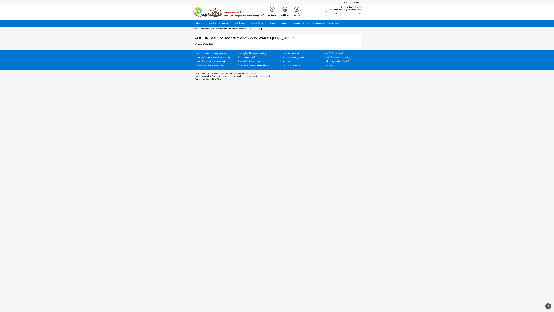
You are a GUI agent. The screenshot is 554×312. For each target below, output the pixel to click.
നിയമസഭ (287, 61)
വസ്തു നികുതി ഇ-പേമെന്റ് (211, 61)
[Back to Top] (548, 306)
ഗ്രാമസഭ (285, 23)
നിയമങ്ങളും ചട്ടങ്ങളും (293, 57)
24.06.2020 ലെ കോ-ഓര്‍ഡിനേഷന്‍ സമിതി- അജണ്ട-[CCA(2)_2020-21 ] (231, 29)
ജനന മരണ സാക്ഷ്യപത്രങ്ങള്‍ (213, 53)
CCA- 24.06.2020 (205, 44)
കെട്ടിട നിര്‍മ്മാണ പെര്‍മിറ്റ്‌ (253, 53)
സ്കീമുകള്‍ (240, 23)
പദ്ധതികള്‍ (224, 23)
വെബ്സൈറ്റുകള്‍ (291, 65)
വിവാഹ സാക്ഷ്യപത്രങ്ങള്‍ (210, 65)
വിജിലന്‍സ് (334, 23)
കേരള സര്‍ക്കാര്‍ (291, 53)
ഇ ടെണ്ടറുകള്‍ (247, 57)
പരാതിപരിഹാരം (300, 23)
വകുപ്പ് (211, 23)
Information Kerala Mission (260, 76)
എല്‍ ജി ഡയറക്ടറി (334, 53)
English (345, 2)
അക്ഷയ (329, 65)
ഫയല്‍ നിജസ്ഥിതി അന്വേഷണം (214, 57)
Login (356, 2)
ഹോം (201, 23)
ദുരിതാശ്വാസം (318, 23)
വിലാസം (273, 23)
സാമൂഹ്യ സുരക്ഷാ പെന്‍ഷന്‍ (254, 65)
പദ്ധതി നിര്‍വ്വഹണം (250, 61)
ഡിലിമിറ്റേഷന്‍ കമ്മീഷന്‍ (337, 61)
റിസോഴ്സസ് (257, 23)
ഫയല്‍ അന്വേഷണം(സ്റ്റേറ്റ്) (338, 57)
